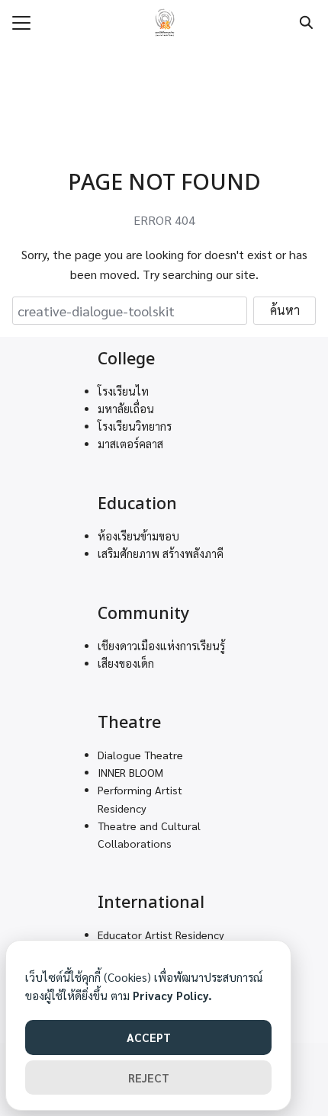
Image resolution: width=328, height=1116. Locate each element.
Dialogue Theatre (140, 755)
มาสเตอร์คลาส (130, 444)
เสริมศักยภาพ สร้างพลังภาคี (160, 553)
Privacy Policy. (172, 995)
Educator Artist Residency (161, 934)
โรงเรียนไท (123, 391)
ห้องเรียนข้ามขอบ (138, 536)
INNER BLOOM (130, 772)
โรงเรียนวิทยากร (135, 426)
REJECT (148, 1077)
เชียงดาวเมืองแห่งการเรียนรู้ (161, 646)
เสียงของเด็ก (126, 663)
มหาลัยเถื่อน (126, 408)
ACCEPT (149, 1037)
